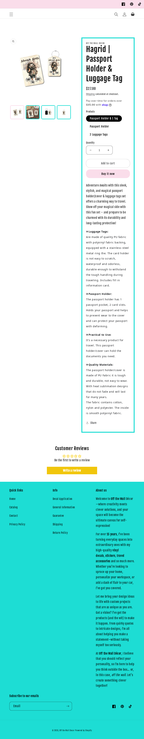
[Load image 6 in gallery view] (64, 112)
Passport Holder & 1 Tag (104, 118)
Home (12, 498)
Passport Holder (99, 126)
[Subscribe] (68, 706)
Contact (13, 515)
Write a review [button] (72, 470)
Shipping (90, 94)
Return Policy (60, 532)
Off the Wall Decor (67, 730)
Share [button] (93, 422)
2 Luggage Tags (99, 134)
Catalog (13, 507)
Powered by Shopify (83, 730)
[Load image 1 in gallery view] (17, 112)
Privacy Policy (17, 524)
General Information (64, 507)
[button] (11, 14)
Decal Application (62, 498)
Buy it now (108, 174)
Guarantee (58, 515)
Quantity (90, 142)
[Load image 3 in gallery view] (48, 112)
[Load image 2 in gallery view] (33, 112)
